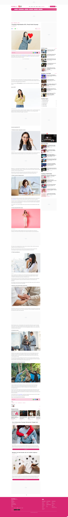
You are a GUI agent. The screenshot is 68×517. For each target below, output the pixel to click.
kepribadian (14, 199)
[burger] (56, 6)
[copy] (39, 52)
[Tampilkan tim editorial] (39, 406)
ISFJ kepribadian (20, 394)
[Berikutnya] (40, 456)
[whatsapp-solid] (33, 52)
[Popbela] (16, 6)
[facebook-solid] (35, 52)
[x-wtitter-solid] (37, 52)
